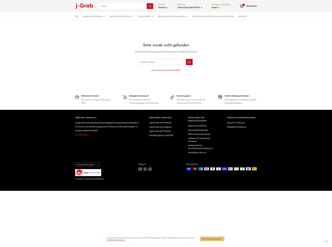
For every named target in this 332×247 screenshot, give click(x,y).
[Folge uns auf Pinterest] (150, 169)
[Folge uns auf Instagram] (145, 169)
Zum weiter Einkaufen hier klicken (166, 70)
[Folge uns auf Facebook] (140, 169)
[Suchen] (150, 6)
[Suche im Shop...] (189, 62)
